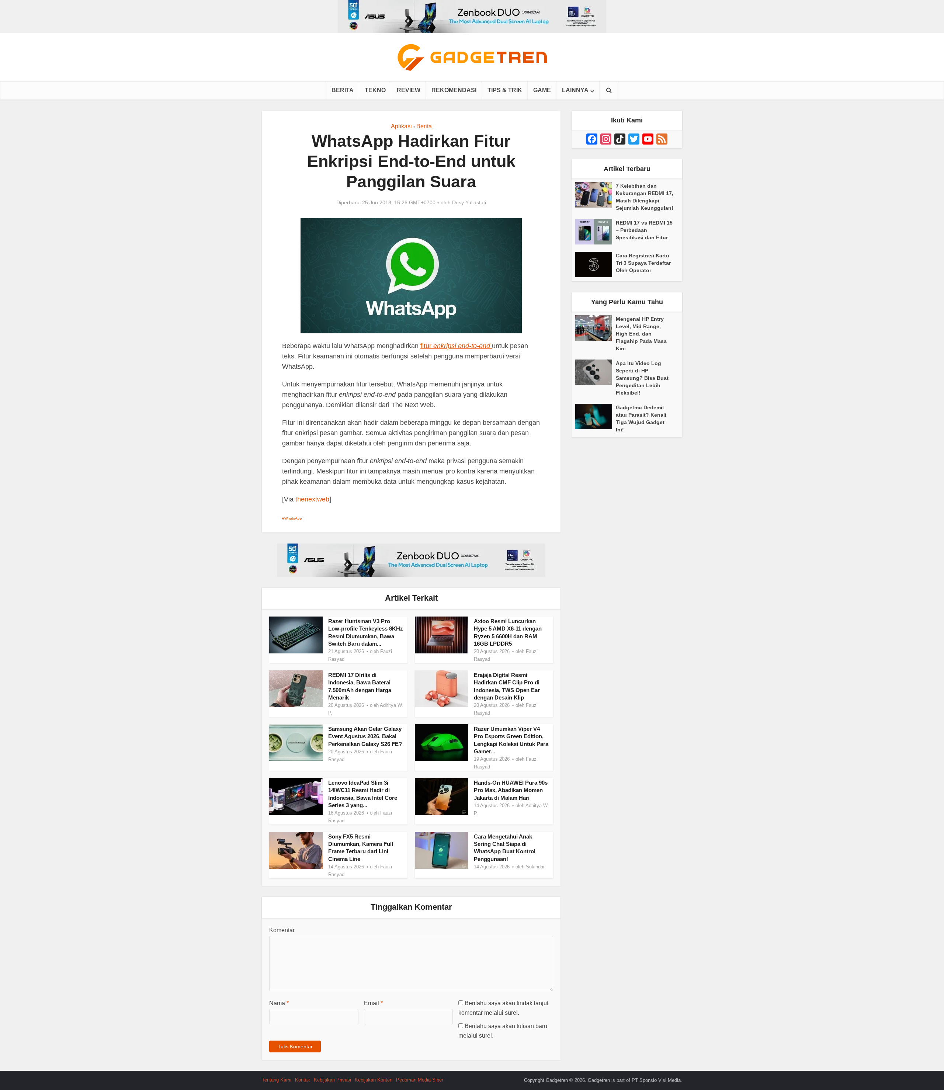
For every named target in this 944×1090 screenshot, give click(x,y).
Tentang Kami (276, 1080)
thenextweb (312, 499)
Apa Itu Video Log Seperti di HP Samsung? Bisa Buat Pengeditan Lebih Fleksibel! (642, 378)
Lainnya (575, 90)
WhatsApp (293, 518)
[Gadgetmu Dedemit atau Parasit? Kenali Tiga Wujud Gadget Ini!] (595, 416)
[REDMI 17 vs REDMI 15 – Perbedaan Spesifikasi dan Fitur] (595, 231)
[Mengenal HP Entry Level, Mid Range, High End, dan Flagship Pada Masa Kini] (595, 328)
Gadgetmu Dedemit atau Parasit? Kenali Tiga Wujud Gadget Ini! (641, 419)
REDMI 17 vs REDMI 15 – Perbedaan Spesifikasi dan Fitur (644, 230)
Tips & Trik (504, 90)
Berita (343, 90)
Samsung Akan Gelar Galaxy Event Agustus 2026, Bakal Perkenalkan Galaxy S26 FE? (365, 736)
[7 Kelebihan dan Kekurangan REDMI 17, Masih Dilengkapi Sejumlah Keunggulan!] (595, 195)
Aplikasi (401, 126)
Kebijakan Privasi (332, 1080)
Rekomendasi (453, 90)
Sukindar (535, 866)
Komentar (282, 930)
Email (373, 1003)
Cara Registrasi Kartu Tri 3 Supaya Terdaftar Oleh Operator (643, 263)
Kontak (302, 1080)
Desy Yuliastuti (469, 202)
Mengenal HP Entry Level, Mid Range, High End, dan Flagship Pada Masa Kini (641, 333)
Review (408, 90)
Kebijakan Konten (373, 1080)
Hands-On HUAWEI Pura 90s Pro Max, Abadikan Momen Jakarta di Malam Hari (511, 790)
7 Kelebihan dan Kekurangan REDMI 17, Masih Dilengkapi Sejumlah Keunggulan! (644, 197)
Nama (279, 1003)
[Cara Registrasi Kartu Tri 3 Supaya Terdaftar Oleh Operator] (595, 264)
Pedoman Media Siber (419, 1080)
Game (542, 90)
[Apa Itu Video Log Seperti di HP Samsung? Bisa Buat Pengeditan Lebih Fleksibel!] (595, 372)
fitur (455, 346)
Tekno (375, 90)
